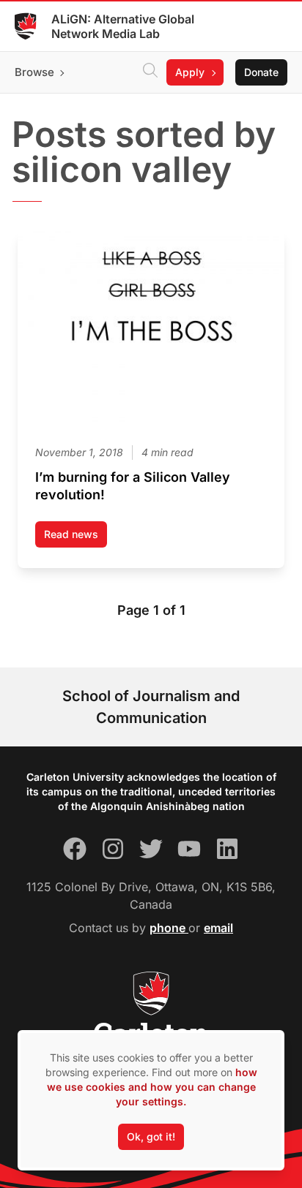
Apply (190, 72)
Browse (34, 72)
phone (169, 927)
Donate (261, 72)
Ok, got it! (151, 1136)
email (218, 927)
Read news (75, 538)
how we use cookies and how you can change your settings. (152, 1087)
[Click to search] (150, 72)
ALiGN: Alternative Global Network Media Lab (122, 26)
